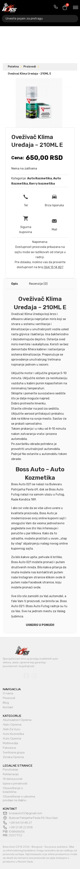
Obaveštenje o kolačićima (13, 790)
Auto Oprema (12, 738)
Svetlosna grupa (14, 752)
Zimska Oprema (13, 757)
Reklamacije (11, 774)
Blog (6, 703)
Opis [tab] (14, 283)
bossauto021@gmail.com (25, 813)
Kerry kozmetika (42, 183)
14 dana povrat (13, 779)
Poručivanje (10, 769)
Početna (13, 66)
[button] (66, 83)
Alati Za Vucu (11, 729)
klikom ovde (54, 577)
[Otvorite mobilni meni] (75, 7)
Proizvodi (29, 66)
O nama (8, 693)
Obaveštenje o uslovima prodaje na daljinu (19, 798)
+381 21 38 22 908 (21, 827)
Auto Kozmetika (39, 178)
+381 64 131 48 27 (20, 823)
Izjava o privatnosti (15, 783)
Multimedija (10, 743)
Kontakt (8, 707)
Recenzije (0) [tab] (38, 283)
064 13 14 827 (53, 267)
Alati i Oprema (12, 724)
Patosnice (9, 748)
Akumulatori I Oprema (17, 720)
